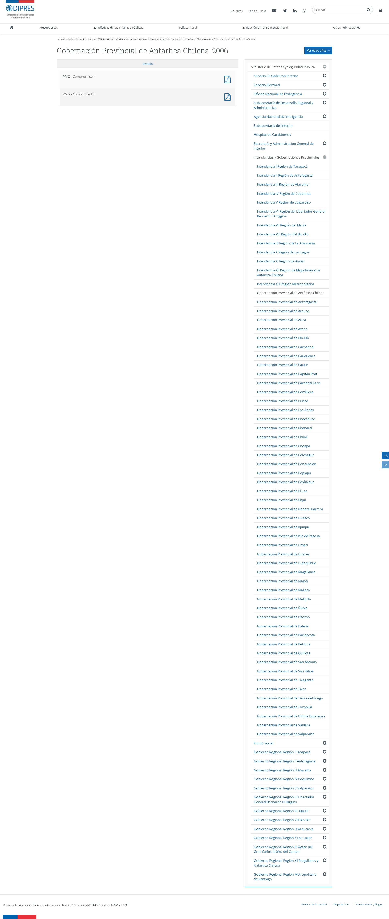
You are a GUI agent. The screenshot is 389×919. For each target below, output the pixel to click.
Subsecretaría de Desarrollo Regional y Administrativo (283, 105)
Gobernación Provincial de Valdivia (283, 725)
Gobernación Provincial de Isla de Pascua (288, 536)
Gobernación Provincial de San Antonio (287, 662)
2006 (252, 39)
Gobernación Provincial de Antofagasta (287, 302)
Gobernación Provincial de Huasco (283, 518)
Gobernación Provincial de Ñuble (282, 608)
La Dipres (237, 11)
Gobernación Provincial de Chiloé (282, 437)
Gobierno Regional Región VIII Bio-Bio (282, 820)
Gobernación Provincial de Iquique (283, 527)
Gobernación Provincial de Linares (283, 554)
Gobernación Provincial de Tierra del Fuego (290, 698)
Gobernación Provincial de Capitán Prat (287, 374)
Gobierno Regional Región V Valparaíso (284, 788)
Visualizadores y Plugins (369, 904)
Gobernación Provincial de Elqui (281, 500)
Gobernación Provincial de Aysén (282, 329)
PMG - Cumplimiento (228, 96)
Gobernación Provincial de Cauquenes (286, 356)
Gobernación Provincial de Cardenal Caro (288, 383)
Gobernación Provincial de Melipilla (284, 599)
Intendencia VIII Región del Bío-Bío (283, 234)
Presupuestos (48, 27)
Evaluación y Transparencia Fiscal (265, 27)
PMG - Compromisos (228, 79)
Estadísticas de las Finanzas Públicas (118, 27)
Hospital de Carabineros (272, 134)
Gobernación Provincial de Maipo (282, 581)
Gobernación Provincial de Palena (283, 626)
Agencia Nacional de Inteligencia (278, 116)
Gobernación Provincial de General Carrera (290, 509)
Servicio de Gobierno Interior (276, 76)
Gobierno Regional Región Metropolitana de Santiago (285, 876)
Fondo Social (263, 743)
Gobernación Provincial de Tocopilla (284, 707)
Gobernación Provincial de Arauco (283, 311)
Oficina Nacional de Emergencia (278, 94)
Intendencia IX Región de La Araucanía (286, 243)
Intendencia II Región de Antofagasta (285, 175)
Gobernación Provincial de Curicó (282, 401)
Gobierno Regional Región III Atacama (282, 770)
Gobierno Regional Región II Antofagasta (284, 761)
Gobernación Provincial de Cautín (282, 365)
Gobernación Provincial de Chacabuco (286, 419)
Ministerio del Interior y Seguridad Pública (122, 39)
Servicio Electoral (267, 85)
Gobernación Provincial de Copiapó (284, 473)
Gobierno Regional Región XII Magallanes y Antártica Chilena (286, 862)
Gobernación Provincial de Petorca (283, 644)
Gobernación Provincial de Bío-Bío (283, 338)
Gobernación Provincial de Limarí (282, 545)
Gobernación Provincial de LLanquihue (286, 563)
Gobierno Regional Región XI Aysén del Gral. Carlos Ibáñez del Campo (283, 849)
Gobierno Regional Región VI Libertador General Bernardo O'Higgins (284, 799)
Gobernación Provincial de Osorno (283, 617)
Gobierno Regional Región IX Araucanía (283, 829)
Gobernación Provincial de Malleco (283, 590)
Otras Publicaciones (346, 27)
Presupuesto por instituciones (80, 39)
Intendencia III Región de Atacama (282, 184)
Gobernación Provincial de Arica (281, 320)
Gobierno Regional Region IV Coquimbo (284, 779)
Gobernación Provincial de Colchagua (285, 455)
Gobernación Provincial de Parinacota (286, 635)
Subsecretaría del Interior (273, 125)
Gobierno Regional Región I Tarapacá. (282, 752)
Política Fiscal (188, 27)
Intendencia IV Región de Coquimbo (284, 193)
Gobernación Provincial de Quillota (283, 653)
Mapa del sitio (341, 904)
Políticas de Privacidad (314, 904)
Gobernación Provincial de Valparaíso (285, 734)
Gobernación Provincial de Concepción (286, 464)
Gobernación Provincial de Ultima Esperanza (291, 716)
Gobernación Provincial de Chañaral (284, 428)
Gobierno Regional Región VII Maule (281, 811)
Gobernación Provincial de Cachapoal (285, 347)
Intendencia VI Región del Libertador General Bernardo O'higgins (291, 213)
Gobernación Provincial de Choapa (283, 446)
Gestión (147, 64)
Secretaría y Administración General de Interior (284, 145)
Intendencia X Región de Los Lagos (283, 252)
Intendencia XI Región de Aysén (280, 261)
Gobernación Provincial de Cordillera (285, 392)
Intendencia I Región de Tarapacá (282, 166)
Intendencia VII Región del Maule (281, 225)
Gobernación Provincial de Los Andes (285, 410)
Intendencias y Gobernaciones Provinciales (172, 39)
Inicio (60, 39)
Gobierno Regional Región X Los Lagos (283, 838)
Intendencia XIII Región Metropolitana (285, 284)
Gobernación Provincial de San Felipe (285, 671)
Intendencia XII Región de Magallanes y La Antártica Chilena (288, 272)
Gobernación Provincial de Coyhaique (285, 482)
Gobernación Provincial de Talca (281, 689)
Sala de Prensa (257, 11)
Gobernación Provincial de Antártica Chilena (223, 39)
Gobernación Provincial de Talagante (285, 680)
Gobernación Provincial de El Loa (282, 491)
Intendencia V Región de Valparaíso (284, 202)
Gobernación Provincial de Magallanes (286, 572)
